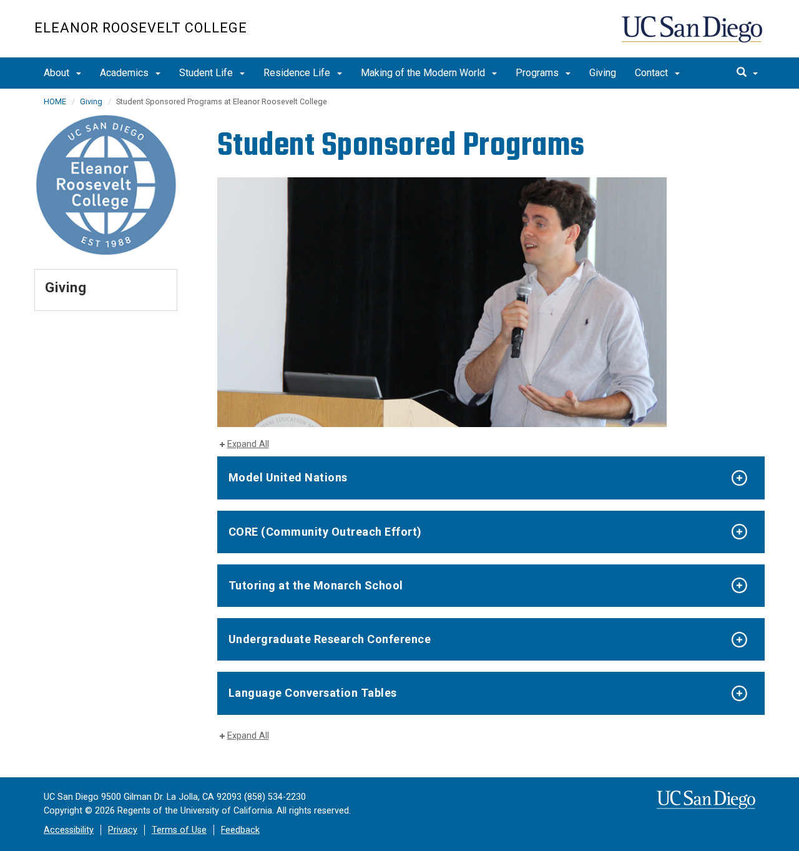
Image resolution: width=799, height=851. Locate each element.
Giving (602, 73)
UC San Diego (693, 35)
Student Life (207, 73)
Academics (125, 73)
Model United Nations (288, 477)
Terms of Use (179, 830)
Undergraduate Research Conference (329, 639)
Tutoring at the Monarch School (315, 585)
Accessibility (69, 830)
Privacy (122, 830)
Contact (652, 73)
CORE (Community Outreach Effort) (325, 531)
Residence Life (298, 73)
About (58, 73)
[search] (747, 73)
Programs (538, 73)
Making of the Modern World (424, 73)
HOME (55, 101)
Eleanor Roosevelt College (140, 28)
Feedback (240, 830)
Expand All (248, 444)
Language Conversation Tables (312, 692)
